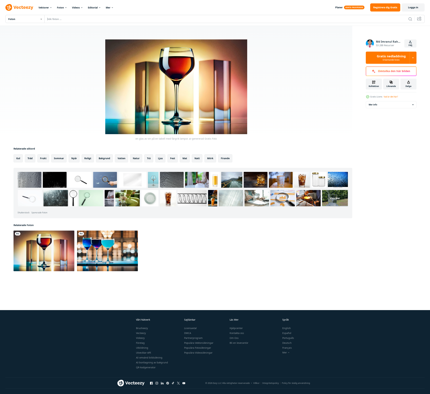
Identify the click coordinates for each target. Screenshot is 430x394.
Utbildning (142, 347)
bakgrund (104, 158)
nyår (74, 158)
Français (287, 347)
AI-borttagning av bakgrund (152, 362)
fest (172, 158)
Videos (76, 7)
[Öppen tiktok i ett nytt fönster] (173, 383)
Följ (410, 45)
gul (18, 158)
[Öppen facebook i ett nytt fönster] (151, 383)
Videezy (140, 338)
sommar (59, 158)
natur (136, 158)
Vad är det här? (391, 96)
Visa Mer (335, 198)
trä (149, 158)
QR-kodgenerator (146, 367)
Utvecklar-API (143, 352)
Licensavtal (190, 328)
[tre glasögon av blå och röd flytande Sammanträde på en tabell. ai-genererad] (107, 251)
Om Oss (234, 338)
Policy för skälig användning (296, 383)
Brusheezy (142, 328)
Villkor (256, 383)
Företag (140, 342)
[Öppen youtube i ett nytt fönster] (183, 383)
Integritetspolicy (270, 383)
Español (286, 333)
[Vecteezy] (19, 7)
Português (288, 338)
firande (225, 158)
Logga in (413, 7)
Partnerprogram (193, 338)
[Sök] (410, 19)
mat (184, 158)
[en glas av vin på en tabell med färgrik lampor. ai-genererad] (44, 251)
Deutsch (287, 342)
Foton (60, 7)
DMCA (187, 333)
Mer (108, 7)
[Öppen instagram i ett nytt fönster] (156, 383)
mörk (210, 158)
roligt (87, 158)
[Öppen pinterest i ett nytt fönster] (167, 383)
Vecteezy (141, 333)
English (286, 328)
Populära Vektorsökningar (198, 342)
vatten (121, 158)
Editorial (93, 7)
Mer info (373, 104)
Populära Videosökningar (198, 352)
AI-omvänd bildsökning (149, 357)
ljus (160, 158)
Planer (339, 7)
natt (197, 158)
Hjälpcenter (236, 328)
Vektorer (44, 7)
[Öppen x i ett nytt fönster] (178, 383)
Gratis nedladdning (391, 57)
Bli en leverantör (239, 342)
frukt (43, 158)
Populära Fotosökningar (197, 347)
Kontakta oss (237, 333)
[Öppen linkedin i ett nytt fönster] (162, 383)
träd (30, 158)
